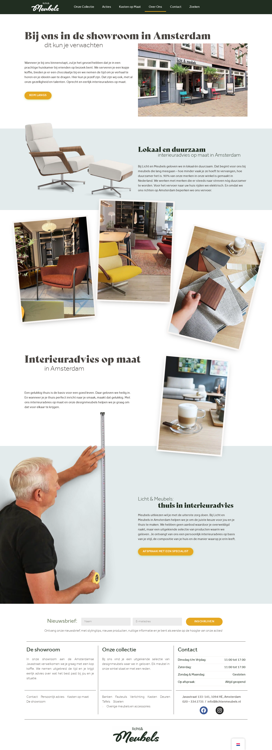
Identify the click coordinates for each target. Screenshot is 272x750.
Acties (106, 7)
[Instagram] (220, 710)
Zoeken (194, 7)
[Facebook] (204, 710)
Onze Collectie (84, 7)
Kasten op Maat (130, 7)
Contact (175, 7)
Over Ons (155, 7)
